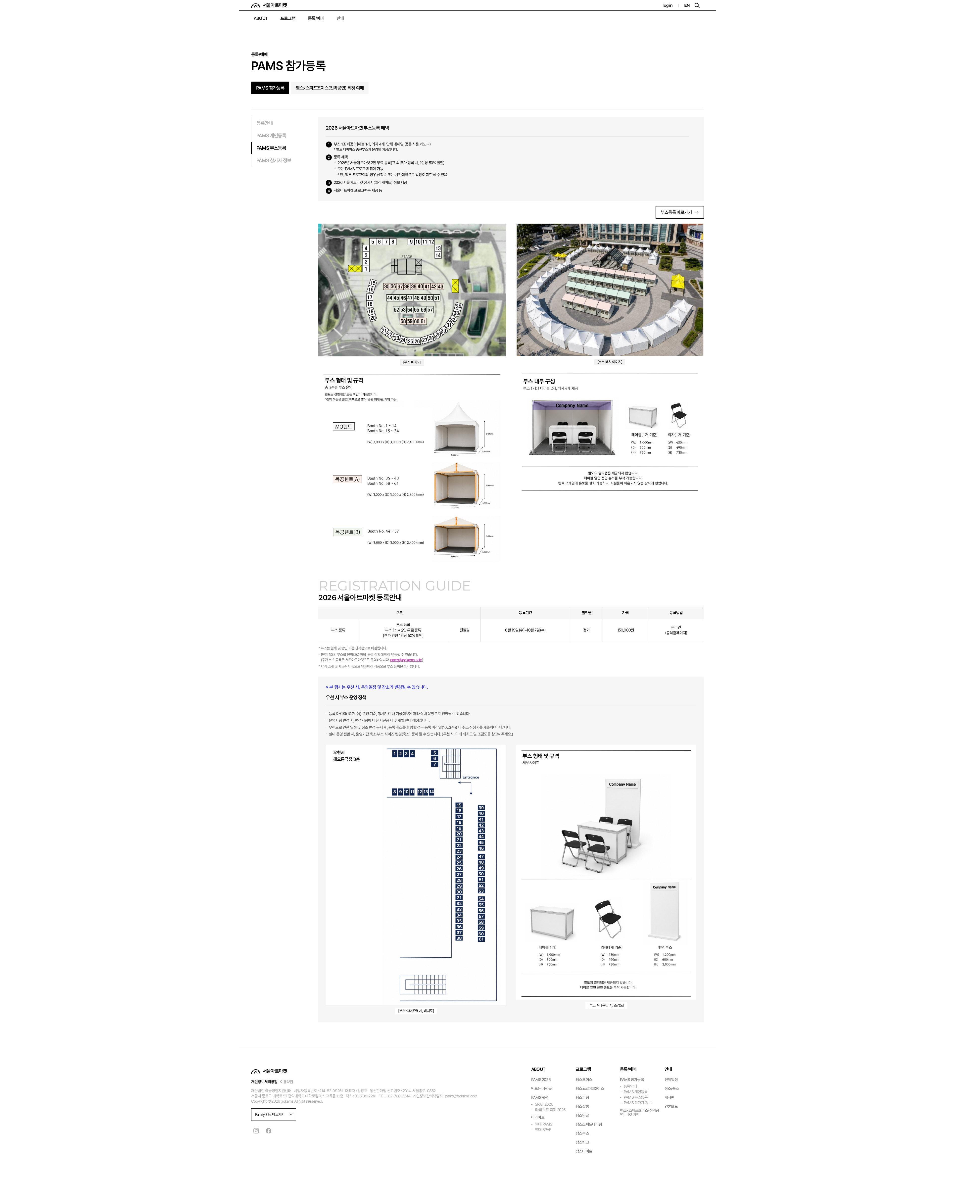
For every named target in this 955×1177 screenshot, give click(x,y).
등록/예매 (316, 18)
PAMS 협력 (539, 1097)
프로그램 (287, 18)
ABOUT (261, 18)
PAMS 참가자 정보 (273, 160)
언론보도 (671, 1106)
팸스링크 (582, 1142)
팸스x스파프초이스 (590, 1088)
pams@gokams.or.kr (406, 660)
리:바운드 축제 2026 (550, 1110)
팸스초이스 (584, 1079)
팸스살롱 (582, 1106)
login (668, 5)
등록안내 (264, 123)
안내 (340, 18)
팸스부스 (582, 1133)
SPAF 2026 (544, 1104)
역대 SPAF (543, 1130)
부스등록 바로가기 (676, 212)
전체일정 (671, 1079)
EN (687, 5)
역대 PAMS (543, 1124)
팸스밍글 (582, 1115)
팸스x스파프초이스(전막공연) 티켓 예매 (330, 88)
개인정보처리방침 (264, 1081)
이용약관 (286, 1081)
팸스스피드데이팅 (589, 1124)
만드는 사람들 (541, 1088)
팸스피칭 (582, 1097)
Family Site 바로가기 (269, 1114)
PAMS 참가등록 (270, 88)
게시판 (669, 1097)
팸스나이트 (584, 1151)
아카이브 (537, 1117)
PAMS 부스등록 (271, 148)
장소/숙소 (672, 1088)
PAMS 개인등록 (271, 136)
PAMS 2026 (541, 1079)
